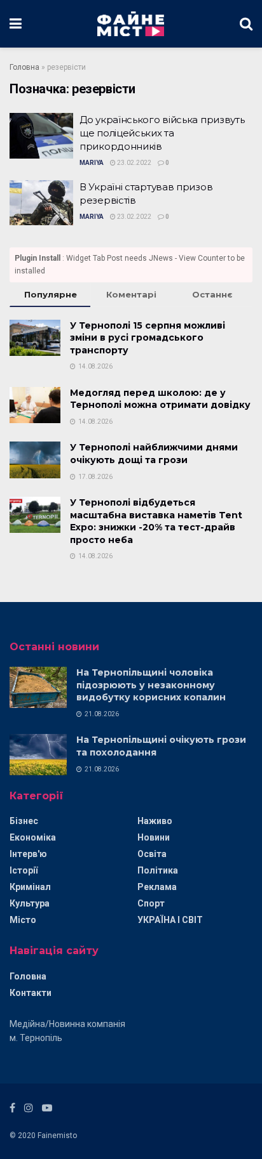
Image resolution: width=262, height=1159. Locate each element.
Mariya (91, 162)
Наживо (154, 821)
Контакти (31, 993)
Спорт (151, 903)
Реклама (157, 887)
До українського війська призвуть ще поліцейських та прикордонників (161, 133)
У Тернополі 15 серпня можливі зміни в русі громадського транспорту (147, 338)
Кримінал (30, 887)
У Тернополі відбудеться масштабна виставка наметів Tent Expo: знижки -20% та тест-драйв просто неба (156, 521)
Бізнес (24, 821)
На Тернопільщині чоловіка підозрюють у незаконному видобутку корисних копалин (151, 685)
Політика (157, 870)
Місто (23, 920)
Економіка (33, 837)
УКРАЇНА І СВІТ (170, 920)
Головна (24, 67)
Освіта (152, 854)
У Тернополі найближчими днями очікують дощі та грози (154, 454)
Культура (30, 903)
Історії (24, 870)
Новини (153, 837)
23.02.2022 (133, 162)
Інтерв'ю (28, 854)
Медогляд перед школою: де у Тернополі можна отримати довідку (160, 399)
